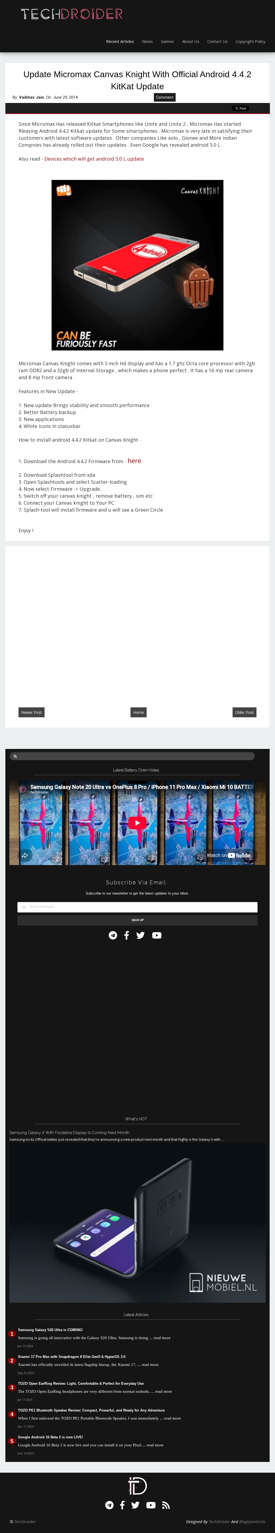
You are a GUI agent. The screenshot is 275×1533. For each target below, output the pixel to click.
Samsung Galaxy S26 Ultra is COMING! (50, 1330)
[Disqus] (137, 621)
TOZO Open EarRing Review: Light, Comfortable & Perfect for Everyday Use (81, 1383)
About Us (190, 41)
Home (138, 712)
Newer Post (31, 712)
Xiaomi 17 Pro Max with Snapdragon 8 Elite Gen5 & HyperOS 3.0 (71, 1357)
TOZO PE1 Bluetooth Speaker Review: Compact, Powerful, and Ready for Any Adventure (91, 1410)
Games (167, 41)
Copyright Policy (251, 41)
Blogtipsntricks (252, 1521)
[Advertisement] (49, 1026)
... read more (160, 1338)
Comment (164, 97)
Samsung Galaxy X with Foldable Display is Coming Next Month (69, 1132)
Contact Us (217, 41)
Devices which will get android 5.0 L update (94, 159)
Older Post (244, 712)
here (134, 460)
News (147, 41)
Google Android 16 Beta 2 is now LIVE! (50, 1437)
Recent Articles (120, 41)
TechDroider (25, 1521)
